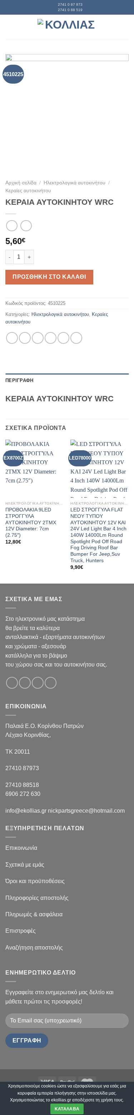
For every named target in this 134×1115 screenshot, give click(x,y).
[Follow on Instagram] (25, 683)
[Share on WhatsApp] (12, 338)
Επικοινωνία (21, 848)
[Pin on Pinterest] (63, 338)
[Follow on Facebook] (12, 683)
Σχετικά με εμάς (24, 865)
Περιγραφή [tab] (19, 380)
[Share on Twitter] (38, 338)
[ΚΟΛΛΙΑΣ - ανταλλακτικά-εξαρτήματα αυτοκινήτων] (67, 27)
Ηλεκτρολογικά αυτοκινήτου (74, 182)
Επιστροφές (20, 931)
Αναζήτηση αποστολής (34, 948)
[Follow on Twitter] (38, 683)
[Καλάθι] (125, 27)
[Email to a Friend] (50, 338)
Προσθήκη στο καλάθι (49, 277)
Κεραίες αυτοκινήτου (28, 190)
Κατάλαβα (67, 1108)
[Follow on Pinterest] (50, 683)
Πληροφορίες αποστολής (37, 898)
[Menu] (9, 27)
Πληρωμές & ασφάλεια (34, 914)
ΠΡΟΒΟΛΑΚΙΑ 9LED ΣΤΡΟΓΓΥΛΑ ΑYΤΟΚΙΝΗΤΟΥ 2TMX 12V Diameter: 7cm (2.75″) (30, 522)
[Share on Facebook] (25, 338)
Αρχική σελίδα (20, 182)
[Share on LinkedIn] (76, 338)
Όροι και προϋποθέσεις (35, 881)
